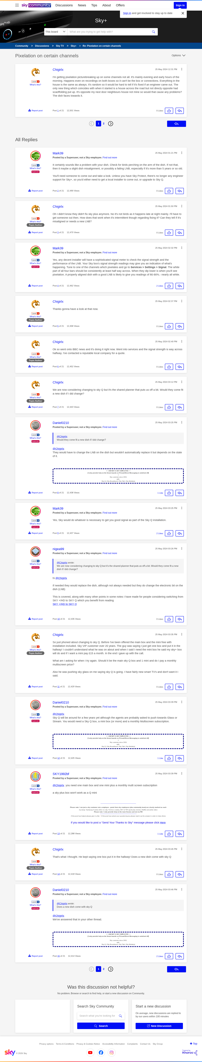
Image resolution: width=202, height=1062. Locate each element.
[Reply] (180, 111)
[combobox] (108, 31)
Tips (94, 5)
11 (58, 686)
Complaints (132, 1044)
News (82, 5)
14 (58, 874)
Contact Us (145, 1044)
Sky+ (101, 20)
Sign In (180, 5)
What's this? (35, 84)
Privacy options (46, 1044)
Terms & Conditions (65, 1044)
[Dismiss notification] (183, 13)
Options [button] (176, 55)
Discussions (64, 5)
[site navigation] (17, 5)
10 (58, 619)
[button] (182, 69)
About (106, 5)
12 (58, 758)
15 (58, 956)
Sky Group (158, 1044)
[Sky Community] (36, 5)
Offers (120, 5)
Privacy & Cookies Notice (88, 1044)
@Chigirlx (62, 436)
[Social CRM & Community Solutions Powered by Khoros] (189, 1052)
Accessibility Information (113, 1044)
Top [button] (195, 1043)
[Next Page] (111, 124)
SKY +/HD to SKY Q (65, 604)
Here (163, 822)
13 (58, 833)
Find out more (110, 157)
